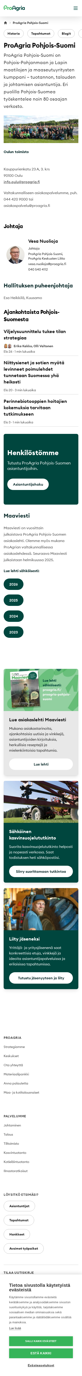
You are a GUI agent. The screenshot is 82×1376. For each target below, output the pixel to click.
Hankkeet (16, 1234)
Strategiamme (14, 1047)
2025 (13, 600)
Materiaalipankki (16, 1074)
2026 (13, 584)
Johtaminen (12, 1125)
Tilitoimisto (11, 1143)
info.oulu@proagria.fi (22, 182)
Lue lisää (15, 1328)
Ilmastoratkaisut (16, 1171)
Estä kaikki (41, 1353)
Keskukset (11, 1056)
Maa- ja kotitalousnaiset (21, 1092)
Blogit (66, 33)
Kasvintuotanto (15, 1153)
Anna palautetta (16, 1083)
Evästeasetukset (41, 1365)
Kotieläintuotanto (16, 1162)
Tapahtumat (40, 33)
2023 (13, 632)
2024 (13, 616)
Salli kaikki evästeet (40, 1341)
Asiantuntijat (19, 1206)
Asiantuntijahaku (28, 484)
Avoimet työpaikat (23, 1248)
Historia (14, 33)
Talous (8, 1134)
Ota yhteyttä (13, 1065)
